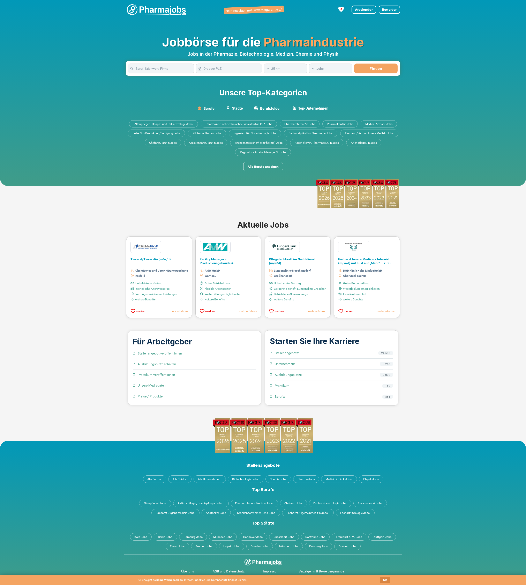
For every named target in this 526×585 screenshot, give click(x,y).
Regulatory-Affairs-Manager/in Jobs (263, 152)
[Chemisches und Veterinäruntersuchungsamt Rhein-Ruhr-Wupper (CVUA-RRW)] (146, 247)
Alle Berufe (154, 479)
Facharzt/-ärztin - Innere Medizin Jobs (369, 133)
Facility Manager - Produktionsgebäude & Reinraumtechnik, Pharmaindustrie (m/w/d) (225, 261)
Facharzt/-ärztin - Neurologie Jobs (310, 133)
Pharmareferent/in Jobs (299, 124)
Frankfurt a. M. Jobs (349, 537)
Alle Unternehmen (209, 479)
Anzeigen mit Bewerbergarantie (321, 571)
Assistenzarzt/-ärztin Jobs (206, 142)
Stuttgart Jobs (382, 537)
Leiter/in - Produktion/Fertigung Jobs (156, 133)
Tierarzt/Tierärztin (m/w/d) (150, 259)
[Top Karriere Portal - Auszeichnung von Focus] (263, 435)
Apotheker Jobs (216, 512)
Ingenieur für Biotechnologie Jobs (255, 133)
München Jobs (222, 537)
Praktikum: (282, 386)
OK (385, 580)
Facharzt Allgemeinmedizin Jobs (307, 512)
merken (140, 311)
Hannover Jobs (253, 537)
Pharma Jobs (306, 479)
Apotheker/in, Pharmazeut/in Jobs (317, 142)
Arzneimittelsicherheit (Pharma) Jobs (259, 142)
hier (244, 580)
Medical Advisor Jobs (378, 124)
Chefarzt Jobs (293, 503)
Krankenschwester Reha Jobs (256, 512)
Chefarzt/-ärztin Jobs (163, 142)
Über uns (187, 571)
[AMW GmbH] (215, 247)
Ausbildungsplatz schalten (157, 364)
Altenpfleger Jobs (154, 503)
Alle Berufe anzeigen (263, 167)
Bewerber (389, 10)
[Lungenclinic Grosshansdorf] (284, 247)
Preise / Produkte (150, 396)
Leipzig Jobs (231, 546)
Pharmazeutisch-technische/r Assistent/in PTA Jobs (239, 124)
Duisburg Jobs (318, 546)
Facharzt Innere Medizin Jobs (254, 503)
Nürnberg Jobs (288, 546)
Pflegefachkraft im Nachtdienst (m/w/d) (292, 261)
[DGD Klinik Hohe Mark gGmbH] (353, 247)
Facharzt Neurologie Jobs (329, 503)
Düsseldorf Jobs (283, 537)
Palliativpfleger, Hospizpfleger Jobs (200, 503)
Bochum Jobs (347, 546)
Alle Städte (179, 479)
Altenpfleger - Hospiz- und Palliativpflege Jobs (163, 124)
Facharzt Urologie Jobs (355, 512)
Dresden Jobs (259, 546)
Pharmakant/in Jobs (340, 124)
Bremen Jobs (203, 546)
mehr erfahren (179, 311)
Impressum (271, 571)
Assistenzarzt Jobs (370, 503)
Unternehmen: (285, 364)
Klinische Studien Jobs (207, 133)
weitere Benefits (145, 299)
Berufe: (280, 396)
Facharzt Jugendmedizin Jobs (175, 512)
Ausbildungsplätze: (288, 375)
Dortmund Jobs (315, 537)
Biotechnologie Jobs (245, 479)
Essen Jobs (177, 546)
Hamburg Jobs (193, 537)
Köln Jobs (140, 537)
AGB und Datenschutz (229, 571)
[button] (389, 272)
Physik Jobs (371, 479)
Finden (376, 68)
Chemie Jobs (278, 479)
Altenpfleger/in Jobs (364, 142)
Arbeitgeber (364, 10)
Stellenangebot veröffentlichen (160, 353)
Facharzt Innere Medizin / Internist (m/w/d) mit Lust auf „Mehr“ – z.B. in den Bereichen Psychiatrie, (365, 261)
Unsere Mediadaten (152, 385)
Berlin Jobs (165, 537)
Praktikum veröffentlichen (156, 375)
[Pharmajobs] (156, 9)
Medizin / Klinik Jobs (338, 479)
